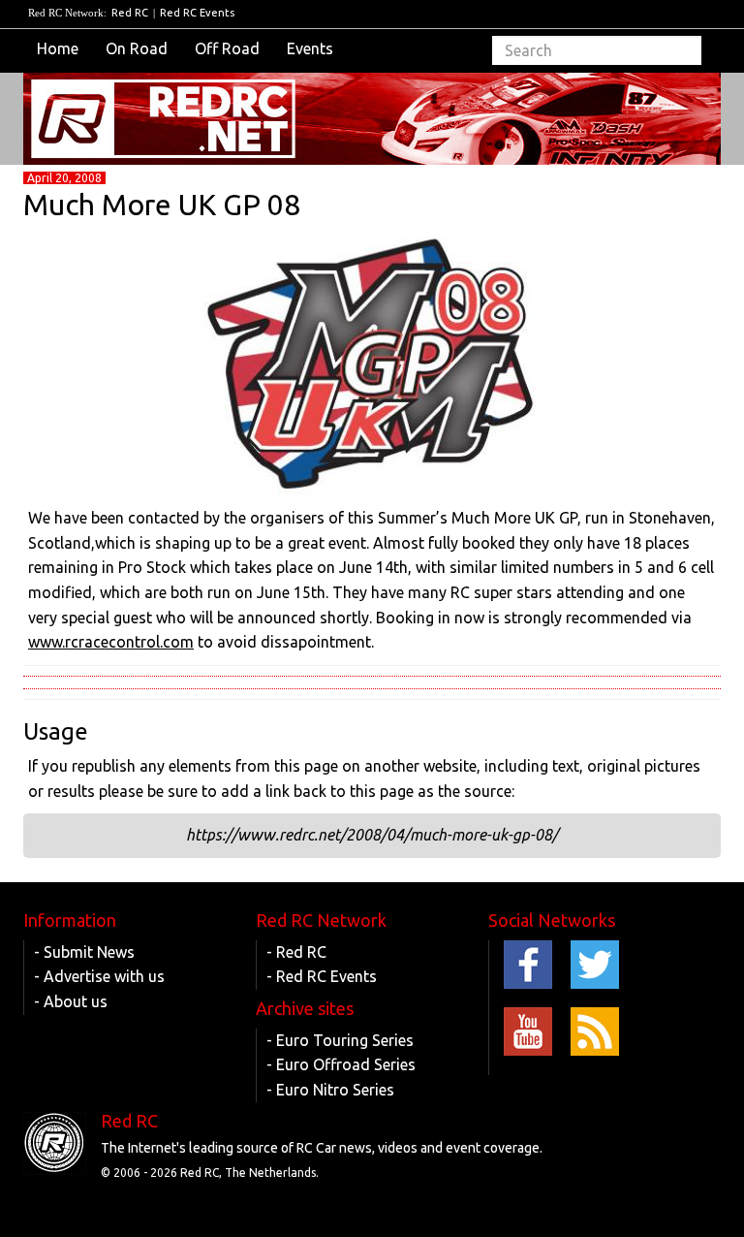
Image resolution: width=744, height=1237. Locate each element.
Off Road (227, 48)
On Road (137, 48)
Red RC (129, 12)
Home (57, 48)
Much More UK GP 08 (161, 204)
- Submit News (84, 952)
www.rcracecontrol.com (111, 641)
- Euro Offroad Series (341, 1064)
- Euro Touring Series (340, 1040)
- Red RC (296, 952)
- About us (71, 1001)
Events (310, 48)
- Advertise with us (99, 976)
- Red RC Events (321, 976)
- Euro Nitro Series (330, 1089)
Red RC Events (197, 12)
